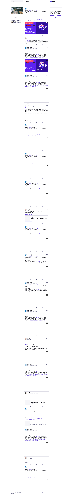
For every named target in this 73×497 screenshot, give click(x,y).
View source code (16, 495)
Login (56, 17)
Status (16, 492)
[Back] (25, 1)
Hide (47, 22)
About (14, 492)
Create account (56, 15)
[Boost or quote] (30, 35)
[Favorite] (36, 35)
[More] (47, 35)
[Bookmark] (42, 35)
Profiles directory (19, 492)
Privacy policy (12, 493)
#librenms (27, 41)
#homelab (28, 40)
